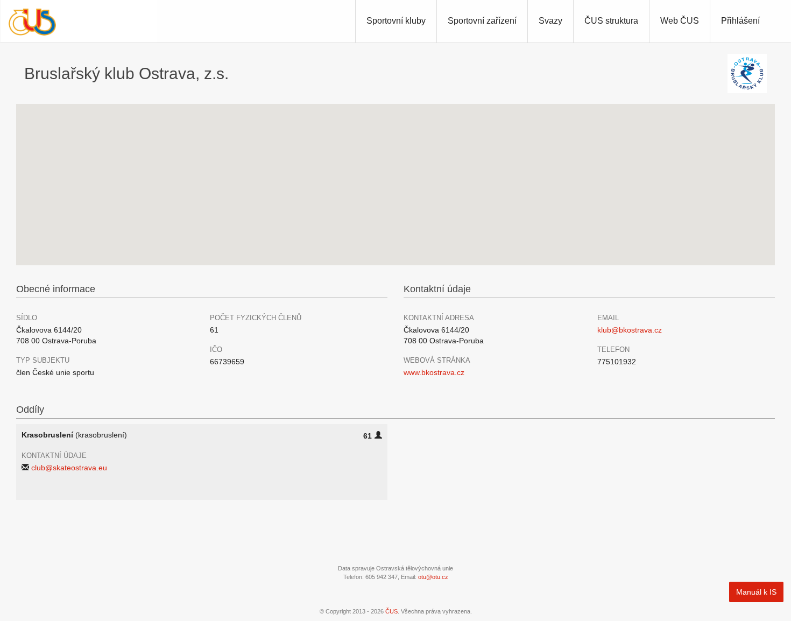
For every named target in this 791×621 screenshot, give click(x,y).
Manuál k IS (756, 592)
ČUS (391, 611)
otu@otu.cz (433, 577)
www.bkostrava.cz (434, 372)
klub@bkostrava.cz (629, 330)
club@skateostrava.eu (69, 467)
